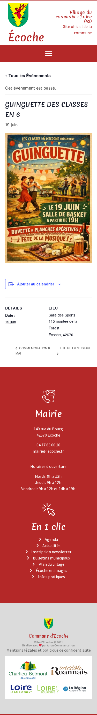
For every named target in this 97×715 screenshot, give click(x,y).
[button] (48, 54)
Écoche (26, 37)
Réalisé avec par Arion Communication (48, 645)
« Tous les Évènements (28, 75)
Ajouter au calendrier (35, 283)
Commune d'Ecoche (49, 636)
